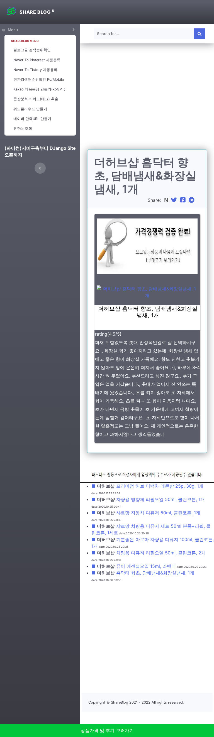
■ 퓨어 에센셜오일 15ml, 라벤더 (133, 566)
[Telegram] (192, 200)
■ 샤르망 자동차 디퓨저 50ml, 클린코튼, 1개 (145, 512)
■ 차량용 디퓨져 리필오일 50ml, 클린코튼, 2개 (148, 553)
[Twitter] (174, 200)
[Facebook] (183, 200)
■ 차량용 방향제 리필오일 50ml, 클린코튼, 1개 (148, 499)
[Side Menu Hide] (40, 168)
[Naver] (166, 200)
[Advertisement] (147, 99)
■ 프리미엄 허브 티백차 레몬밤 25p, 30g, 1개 (147, 486)
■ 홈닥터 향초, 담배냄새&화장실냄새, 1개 (142, 573)
